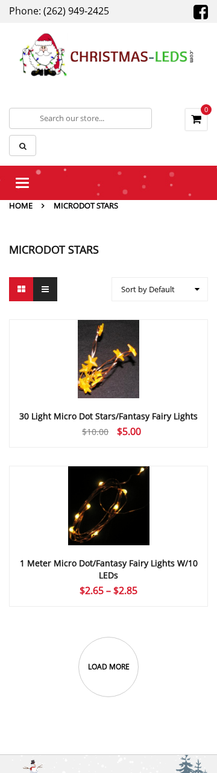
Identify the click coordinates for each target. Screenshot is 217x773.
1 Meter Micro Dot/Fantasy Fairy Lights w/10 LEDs (109, 569)
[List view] (45, 289)
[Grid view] (21, 289)
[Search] (22, 145)
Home (21, 205)
